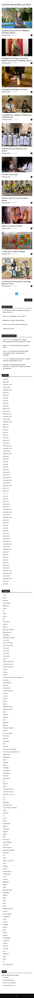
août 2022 (6, 392)
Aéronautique (6, 603)
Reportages (6, 892)
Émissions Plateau (8, 728)
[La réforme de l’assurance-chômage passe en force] (17, 268)
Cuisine (5, 701)
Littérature (6, 813)
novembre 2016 (7, 573)
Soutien (5, 927)
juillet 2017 (6, 552)
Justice (4, 786)
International (6, 778)
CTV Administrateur (7, 119)
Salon (4, 900)
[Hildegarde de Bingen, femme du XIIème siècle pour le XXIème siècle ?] (17, 47)
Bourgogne (6, 635)
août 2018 (6, 520)
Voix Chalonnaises (8, 964)
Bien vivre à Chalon (8, 629)
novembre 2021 (7, 416)
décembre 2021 (7, 414)
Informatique (6, 773)
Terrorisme (6, 940)
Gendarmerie (6, 757)
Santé (4, 903)
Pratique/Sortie (7, 871)
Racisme (5, 879)
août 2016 (6, 581)
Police (4, 863)
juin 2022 (5, 398)
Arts (4, 619)
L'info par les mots (8, 792)
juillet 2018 (6, 523)
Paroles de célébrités (9, 850)
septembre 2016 (7, 578)
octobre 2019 (6, 483)
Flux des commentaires (9, 983)
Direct (4, 712)
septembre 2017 (7, 549)
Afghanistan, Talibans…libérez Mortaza (13, 320)
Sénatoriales (6, 916)
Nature (5, 834)
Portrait (5, 869)
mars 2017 (6, 562)
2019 (8, 2)
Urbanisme (6, 954)
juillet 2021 (6, 427)
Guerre (5, 760)
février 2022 (6, 408)
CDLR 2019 (6, 648)
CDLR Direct (6, 656)
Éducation (5, 722)
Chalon (5, 659)
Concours (5, 685)
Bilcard (5, 345)
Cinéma (5, 672)
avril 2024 (5, 379)
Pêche (4, 858)
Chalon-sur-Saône (8, 667)
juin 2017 (5, 554)
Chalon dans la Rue (8, 661)
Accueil (3, 2)
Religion (5, 885)
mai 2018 (5, 528)
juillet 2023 (6, 382)
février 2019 (6, 504)
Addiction (5, 600)
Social (4, 919)
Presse (5, 877)
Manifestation (7, 823)
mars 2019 (6, 501)
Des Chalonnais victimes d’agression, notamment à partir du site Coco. (17, 311)
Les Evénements (7, 805)
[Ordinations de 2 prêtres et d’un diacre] (17, 134)
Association (6, 621)
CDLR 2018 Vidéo (8, 645)
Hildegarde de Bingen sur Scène (14, 89)
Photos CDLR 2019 (8, 861)
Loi (4, 815)
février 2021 (6, 440)
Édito (4, 720)
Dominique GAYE (6, 35)
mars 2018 (6, 533)
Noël (4, 837)
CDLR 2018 (6, 640)
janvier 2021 (6, 443)
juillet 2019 (6, 491)
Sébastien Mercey (8, 908)
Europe (5, 730)
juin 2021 (5, 430)
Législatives (6, 802)
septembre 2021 (7, 422)
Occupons (5, 845)
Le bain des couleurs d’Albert (13, 251)
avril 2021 (5, 435)
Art (3, 611)
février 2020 (6, 472)
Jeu (4, 781)
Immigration (6, 770)
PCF (4, 855)
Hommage (6, 768)
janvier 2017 (6, 568)
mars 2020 (6, 469)
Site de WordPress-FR (9, 985)
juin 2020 (5, 461)
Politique (5, 866)
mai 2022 (5, 400)
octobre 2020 (6, 451)
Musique (5, 831)
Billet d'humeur (7, 632)
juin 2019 (5, 493)
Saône (4, 906)
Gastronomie (6, 754)
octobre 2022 (6, 387)
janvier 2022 (6, 411)
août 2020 (6, 456)
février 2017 (6, 565)
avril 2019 (5, 499)
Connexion (6, 977)
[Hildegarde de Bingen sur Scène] (17, 77)
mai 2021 (5, 432)
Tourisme (5, 946)
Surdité (5, 932)
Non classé (6, 839)
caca (4, 351)
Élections (5, 725)
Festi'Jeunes (6, 741)
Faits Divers (6, 736)
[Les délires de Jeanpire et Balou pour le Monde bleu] (17, 104)
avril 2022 (5, 403)
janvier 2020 (6, 475)
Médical (5, 826)
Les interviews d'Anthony (10, 807)
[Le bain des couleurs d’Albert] (17, 240)
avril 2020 (5, 467)
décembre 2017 (7, 541)
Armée (5, 608)
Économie (5, 717)
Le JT (4, 799)
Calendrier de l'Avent (8, 637)
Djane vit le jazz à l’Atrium (12, 226)
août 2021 (6, 424)
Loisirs (4, 818)
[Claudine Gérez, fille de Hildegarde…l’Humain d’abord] (17, 18)
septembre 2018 (7, 517)
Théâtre (5, 943)
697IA (4, 598)
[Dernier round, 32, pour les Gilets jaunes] (17, 188)
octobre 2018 (6, 515)
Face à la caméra (7, 733)
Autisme (5, 627)
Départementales (8, 706)
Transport (5, 948)
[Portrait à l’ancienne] (17, 164)
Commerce (6, 680)
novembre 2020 (7, 448)
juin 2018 (5, 525)
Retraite (5, 895)
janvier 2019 (6, 507)
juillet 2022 (6, 395)
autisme (5, 624)
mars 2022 (6, 406)
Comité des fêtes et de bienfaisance (13, 677)
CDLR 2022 (6, 653)
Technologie (6, 938)
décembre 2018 (7, 509)
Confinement (6, 688)
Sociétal (5, 922)
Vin (3, 962)
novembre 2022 (7, 384)
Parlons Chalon (7, 847)
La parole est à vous (8, 794)
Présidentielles (7, 874)
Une (4, 951)
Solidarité (5, 924)
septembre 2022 (7, 390)
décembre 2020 (7, 446)
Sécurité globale (7, 914)
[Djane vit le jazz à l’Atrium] (17, 215)
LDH (4, 797)
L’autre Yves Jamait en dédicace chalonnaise (15, 324)
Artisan (5, 616)
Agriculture (6, 605)
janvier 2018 (6, 539)
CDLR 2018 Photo (8, 643)
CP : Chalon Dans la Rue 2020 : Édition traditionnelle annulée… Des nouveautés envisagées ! (15, 353)
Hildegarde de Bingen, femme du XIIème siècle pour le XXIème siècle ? (17, 59)
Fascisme (5, 738)
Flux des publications (8, 980)
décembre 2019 (7, 477)
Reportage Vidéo (7, 890)
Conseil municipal (8, 691)
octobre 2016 (6, 576)
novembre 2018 (7, 512)
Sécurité (5, 911)
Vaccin (4, 956)
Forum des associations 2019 (11, 752)
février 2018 (6, 536)
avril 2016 (5, 584)
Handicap (5, 762)
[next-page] (23, 293)
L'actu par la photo (8, 789)
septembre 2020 (7, 453)
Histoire (5, 765)
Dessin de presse (7, 709)
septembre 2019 (7, 485)
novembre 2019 (7, 480)
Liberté (5, 810)
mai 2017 (5, 557)
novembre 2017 (7, 544)
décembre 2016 (7, 570)
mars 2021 (6, 438)
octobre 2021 (6, 419)
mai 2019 (5, 496)
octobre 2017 (6, 546)
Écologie (5, 714)
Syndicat (5, 935)
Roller (4, 898)
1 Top (4, 595)
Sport (4, 930)
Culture (5, 704)
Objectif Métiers (7, 842)
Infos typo (6, 776)
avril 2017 (5, 560)
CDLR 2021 (6, 651)
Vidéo (4, 959)
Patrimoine (6, 853)
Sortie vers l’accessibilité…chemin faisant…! (14, 316)
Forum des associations (9, 749)
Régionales (6, 882)
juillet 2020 (6, 459)
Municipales (6, 829)
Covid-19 (5, 693)
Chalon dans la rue (8, 664)
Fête (4, 744)
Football (5, 746)
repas (4, 887)
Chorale (5, 669)
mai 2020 (5, 464)
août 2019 (6, 488)
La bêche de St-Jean (8, 328)
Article (4, 613)
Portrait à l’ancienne (10, 174)
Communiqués (7, 683)
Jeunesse (5, 784)
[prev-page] (9, 293)
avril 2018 (5, 531)
